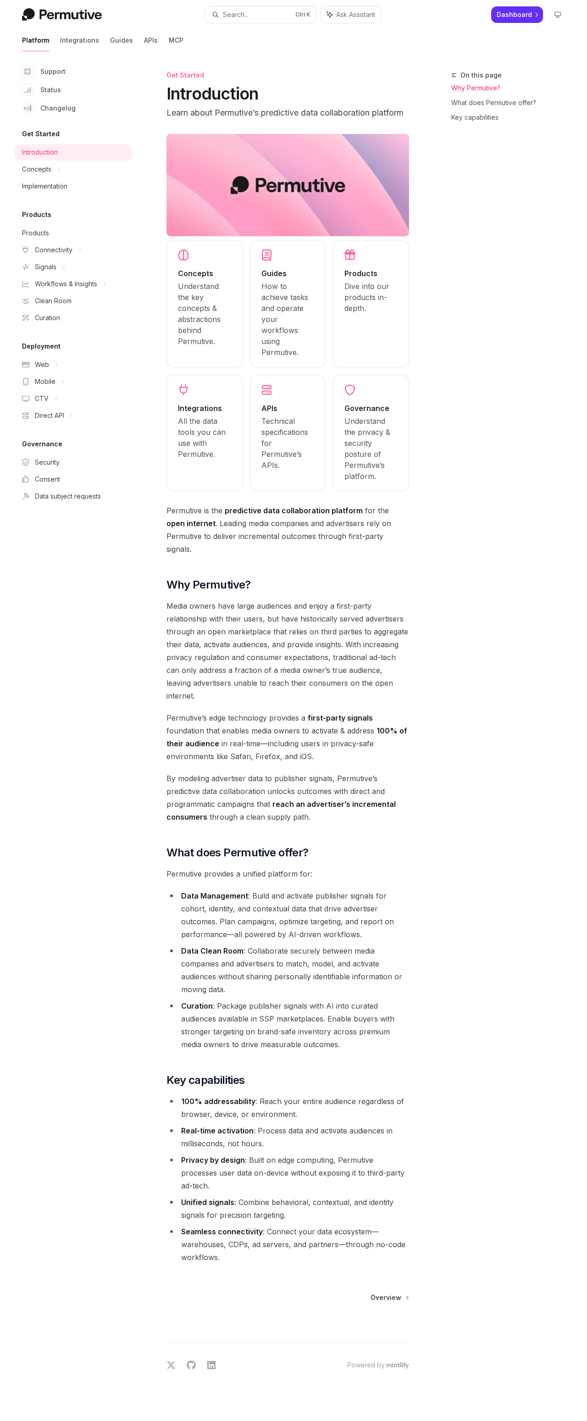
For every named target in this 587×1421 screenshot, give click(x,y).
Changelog (58, 108)
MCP (176, 40)
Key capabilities (474, 117)
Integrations (79, 40)
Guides (121, 40)
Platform (35, 40)
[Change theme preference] (557, 14)
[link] (204, 303)
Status (50, 90)
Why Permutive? (475, 88)
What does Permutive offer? (493, 102)
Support (53, 71)
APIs (151, 40)
